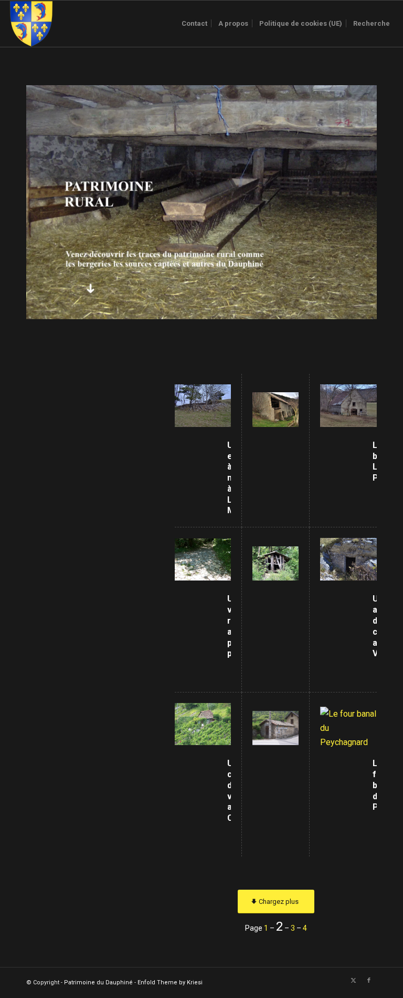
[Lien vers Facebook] (369, 981)
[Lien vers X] (353, 981)
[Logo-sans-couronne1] (31, 24)
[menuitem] (194, 24)
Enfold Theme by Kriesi (170, 982)
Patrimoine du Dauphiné (98, 982)
